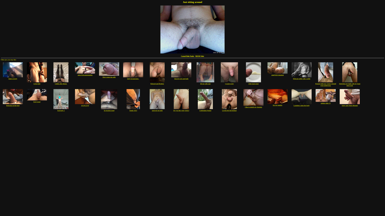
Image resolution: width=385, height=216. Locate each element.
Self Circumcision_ (133, 79)
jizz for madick (277, 105)
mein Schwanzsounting (85, 75)
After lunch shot (253, 84)
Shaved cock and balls (181, 79)
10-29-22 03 (85, 105)
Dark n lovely (13, 79)
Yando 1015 (133, 110)
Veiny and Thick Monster (350, 105)
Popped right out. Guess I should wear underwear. (325, 84)
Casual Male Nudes (187, 56)
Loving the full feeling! (229, 110)
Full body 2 (61, 110)
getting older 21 (326, 103)
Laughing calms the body (302, 105)
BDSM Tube (199, 56)
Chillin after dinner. (61, 84)
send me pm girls (157, 110)
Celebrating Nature (205, 110)
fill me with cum (205, 84)
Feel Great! (37, 102)
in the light (37, 84)
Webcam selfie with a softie (301, 79)
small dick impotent (277, 75)
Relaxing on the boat (12, 105)
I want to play (229, 84)
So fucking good (109, 110)
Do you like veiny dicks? (181, 110)
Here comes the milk (109, 77)
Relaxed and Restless (157, 84)
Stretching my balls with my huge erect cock (349, 84)
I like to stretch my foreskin (253, 107)
